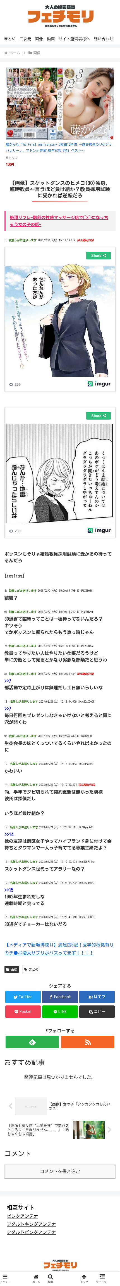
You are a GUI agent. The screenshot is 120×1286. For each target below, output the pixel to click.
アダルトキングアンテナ (31, 1224)
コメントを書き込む (60, 1171)
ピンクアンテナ (22, 1216)
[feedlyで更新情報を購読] (32, 1042)
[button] (97, 1011)
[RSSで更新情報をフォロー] (87, 1042)
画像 (14, 969)
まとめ (33, 969)
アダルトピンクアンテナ (31, 1232)
